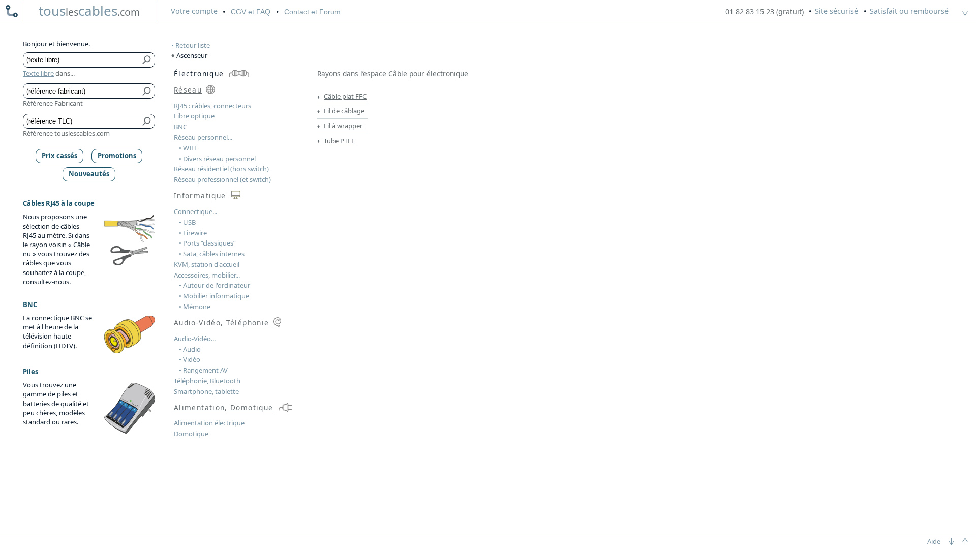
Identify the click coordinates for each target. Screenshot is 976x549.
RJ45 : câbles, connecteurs (212, 105)
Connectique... (195, 211)
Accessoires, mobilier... (207, 275)
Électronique (199, 73)
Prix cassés (59, 155)
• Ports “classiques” (207, 243)
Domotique (191, 433)
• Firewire (193, 232)
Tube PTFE (339, 140)
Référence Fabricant (53, 103)
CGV (250, 12)
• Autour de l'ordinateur (214, 285)
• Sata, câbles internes (212, 253)
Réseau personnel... (203, 137)
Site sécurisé (836, 11)
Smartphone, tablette (206, 391)
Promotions (117, 155)
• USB (187, 222)
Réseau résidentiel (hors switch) (221, 168)
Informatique (200, 195)
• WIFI (188, 147)
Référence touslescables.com (66, 133)
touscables (89, 11)
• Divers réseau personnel (217, 158)
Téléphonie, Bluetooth (207, 380)
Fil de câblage (344, 110)
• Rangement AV (203, 370)
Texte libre (38, 73)
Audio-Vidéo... (195, 338)
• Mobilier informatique (214, 295)
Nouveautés (89, 173)
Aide (933, 541)
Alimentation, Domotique (223, 407)
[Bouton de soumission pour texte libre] (147, 60)
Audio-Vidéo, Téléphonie (221, 322)
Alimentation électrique (209, 423)
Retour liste (192, 45)
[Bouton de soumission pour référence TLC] (147, 121)
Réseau (188, 90)
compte (194, 11)
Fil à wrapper (343, 125)
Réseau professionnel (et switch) (222, 179)
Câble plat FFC (345, 96)
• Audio (190, 349)
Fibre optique (194, 115)
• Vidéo (189, 359)
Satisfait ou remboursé (909, 11)
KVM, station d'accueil (206, 264)
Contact (312, 12)
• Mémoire (194, 306)
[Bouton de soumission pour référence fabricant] (147, 91)
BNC (180, 126)
